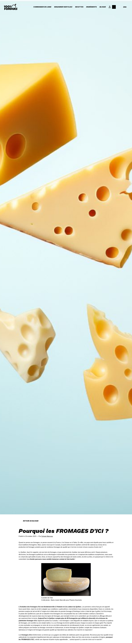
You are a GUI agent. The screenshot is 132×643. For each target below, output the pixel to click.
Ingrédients (91, 7)
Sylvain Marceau (47, 536)
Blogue (103, 7)
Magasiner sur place (63, 7)
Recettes (79, 7)
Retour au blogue (30, 521)
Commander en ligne (42, 7)
